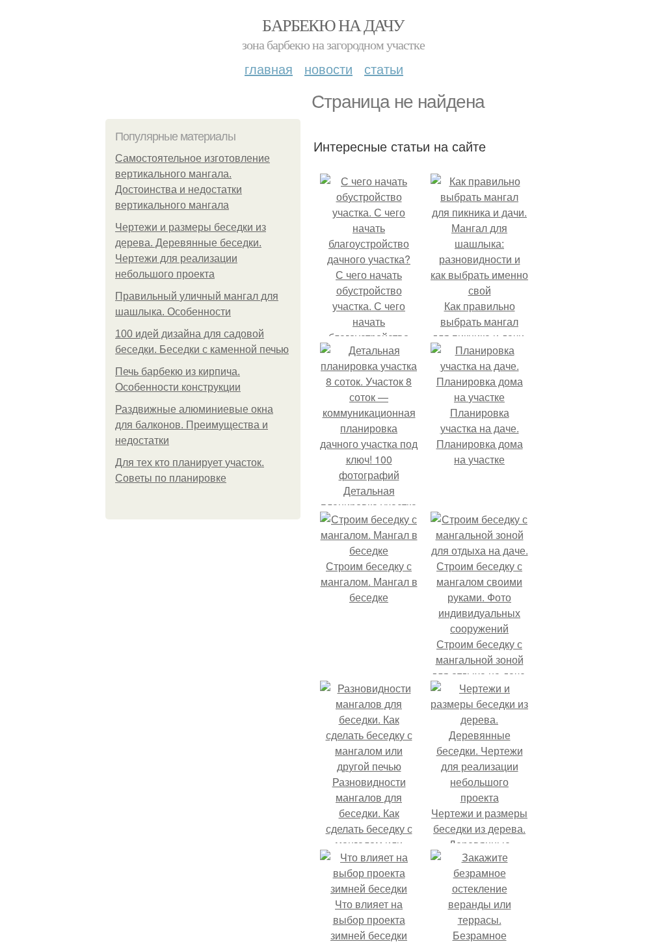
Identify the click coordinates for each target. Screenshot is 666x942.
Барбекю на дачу (332, 25)
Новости (328, 68)
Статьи (383, 68)
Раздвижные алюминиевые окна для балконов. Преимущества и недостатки (194, 425)
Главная (269, 68)
